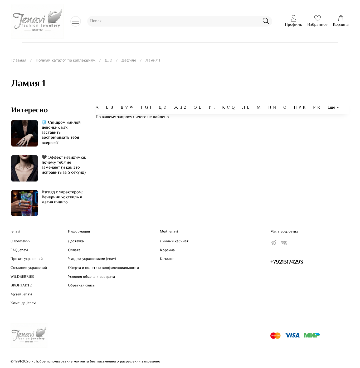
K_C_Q (228, 107)
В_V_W (127, 107)
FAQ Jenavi (19, 250)
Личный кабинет (174, 241)
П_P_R (299, 107)
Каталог (167, 259)
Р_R (316, 107)
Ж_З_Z (180, 107)
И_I (212, 107)
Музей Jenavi (21, 295)
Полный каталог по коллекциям (65, 60)
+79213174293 (286, 262)
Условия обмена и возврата (91, 277)
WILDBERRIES (22, 277)
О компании (21, 241)
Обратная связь (81, 286)
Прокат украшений (27, 259)
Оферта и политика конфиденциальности (103, 268)
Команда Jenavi (23, 303)
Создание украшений (29, 268)
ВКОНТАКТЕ (21, 286)
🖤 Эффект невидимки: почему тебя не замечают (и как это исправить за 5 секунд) (64, 165)
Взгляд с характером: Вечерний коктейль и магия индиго (62, 197)
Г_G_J (146, 107)
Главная (18, 60)
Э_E (197, 107)
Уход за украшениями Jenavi (92, 259)
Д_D (108, 60)
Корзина (167, 250)
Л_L (245, 107)
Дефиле (128, 60)
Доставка (76, 241)
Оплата (74, 250)
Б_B (109, 107)
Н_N (272, 107)
